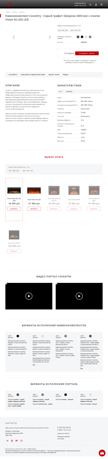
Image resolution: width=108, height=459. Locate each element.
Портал (16, 400)
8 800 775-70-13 (80, 5)
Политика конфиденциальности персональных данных (63, 451)
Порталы (22, 12)
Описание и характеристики (33, 75)
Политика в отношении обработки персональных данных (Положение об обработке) (30, 452)
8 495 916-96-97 (80, 3)
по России (60, 439)
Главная (7, 12)
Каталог (14, 12)
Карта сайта (31, 449)
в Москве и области (63, 437)
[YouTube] (12, 441)
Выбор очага (54, 75)
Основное (13, 75)
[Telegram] (7, 441)
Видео (65, 75)
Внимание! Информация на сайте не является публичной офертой (25, 451)
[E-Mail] (21, 441)
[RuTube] (17, 441)
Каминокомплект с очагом (17, 342)
